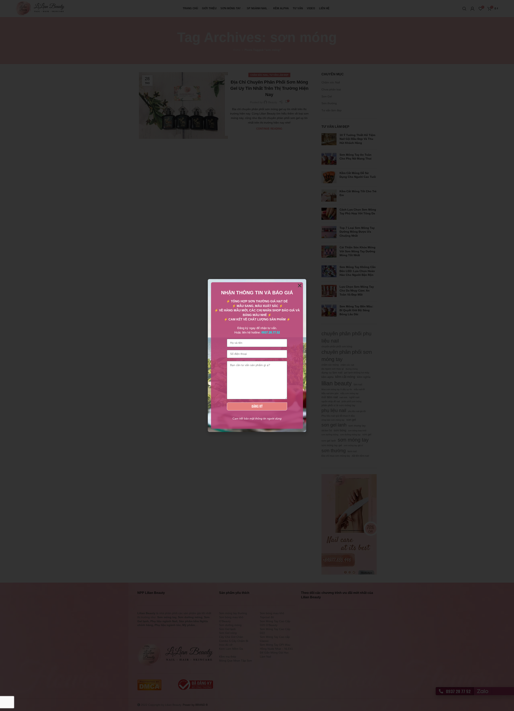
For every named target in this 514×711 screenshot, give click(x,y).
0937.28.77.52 (270, 332)
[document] (257, 355)
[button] (299, 285)
